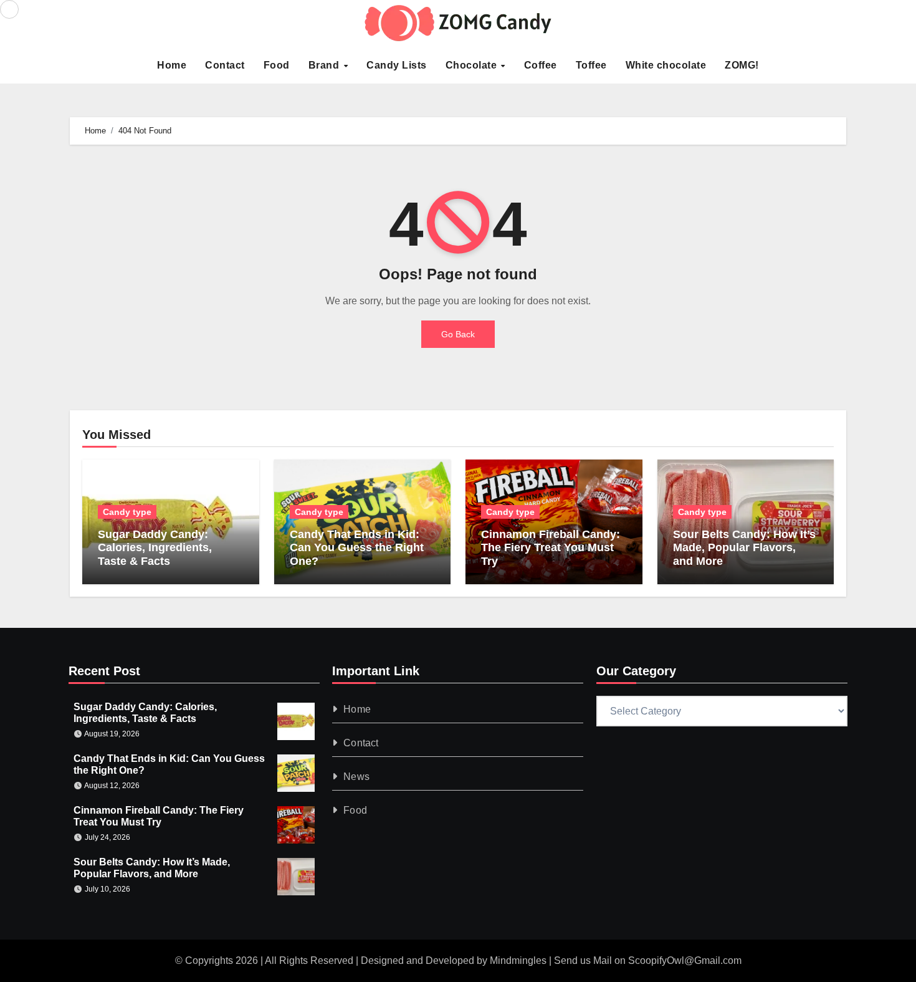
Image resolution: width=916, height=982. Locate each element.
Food (277, 65)
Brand (325, 65)
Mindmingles (518, 960)
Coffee (540, 65)
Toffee (591, 65)
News (357, 776)
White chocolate (666, 65)
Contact (225, 65)
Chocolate (473, 65)
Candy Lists (396, 65)
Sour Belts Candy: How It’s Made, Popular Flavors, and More (744, 547)
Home (171, 65)
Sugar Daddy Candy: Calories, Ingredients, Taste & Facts (155, 547)
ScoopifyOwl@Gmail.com (685, 960)
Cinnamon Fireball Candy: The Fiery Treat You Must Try (550, 547)
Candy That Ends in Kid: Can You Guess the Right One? (357, 547)
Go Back (458, 334)
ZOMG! (742, 65)
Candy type (127, 512)
